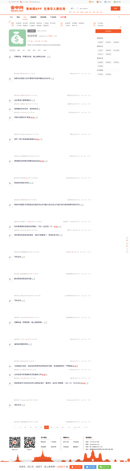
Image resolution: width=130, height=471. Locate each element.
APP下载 (63, 17)
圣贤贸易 (23, 200)
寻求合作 (17, 257)
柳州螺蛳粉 (23, 252)
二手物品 (46, 23)
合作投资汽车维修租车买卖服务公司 (28, 374)
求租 (101, 12)
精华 (34, 50)
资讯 (18, 17)
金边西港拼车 (24, 156)
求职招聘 (43, 17)
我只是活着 (69, 178)
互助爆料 (74, 23)
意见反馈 (100, 25)
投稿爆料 (43, 447)
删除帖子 (76, 447)
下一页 (85, 427)
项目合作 (17, 405)
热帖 (29, 50)
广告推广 (67, 25)
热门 (24, 50)
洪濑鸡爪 (23, 104)
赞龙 (21, 73)
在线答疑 (66, 447)
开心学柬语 (116, 50)
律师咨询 (81, 23)
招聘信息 (39, 23)
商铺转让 (25, 25)
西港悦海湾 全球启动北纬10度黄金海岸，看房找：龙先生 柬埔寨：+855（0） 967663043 (47, 383)
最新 (18, 50)
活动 (78, 12)
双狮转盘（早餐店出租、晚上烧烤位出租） (30, 57)
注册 (100, 2)
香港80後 (23, 178)
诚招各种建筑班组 (21, 344)
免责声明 (53, 447)
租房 (98, 12)
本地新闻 (18, 23)
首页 (11, 17)
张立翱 (71, 112)
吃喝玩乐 (108, 62)
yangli (22, 378)
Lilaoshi (22, 230)
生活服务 (32, 25)
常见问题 (76, 442)
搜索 (115, 8)
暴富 (71, 134)
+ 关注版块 (31, 31)
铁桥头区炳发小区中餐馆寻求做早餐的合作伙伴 (32, 78)
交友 (74, 12)
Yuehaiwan (23, 400)
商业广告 (74, 25)
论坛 (25, 17)
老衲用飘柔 (23, 274)
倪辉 (71, 378)
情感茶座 (100, 62)
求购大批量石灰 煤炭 (22, 117)
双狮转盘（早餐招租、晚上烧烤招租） (28, 322)
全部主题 (12, 50)
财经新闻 (32, 23)
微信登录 (118, 2)
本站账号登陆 (77, 467)
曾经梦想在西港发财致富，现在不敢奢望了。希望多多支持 (36, 235)
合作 (21, 112)
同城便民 (33, 17)
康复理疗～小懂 (25, 221)
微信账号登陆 (105, 467)
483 (30, 427)
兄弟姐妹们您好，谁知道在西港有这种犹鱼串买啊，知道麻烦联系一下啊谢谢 (43, 366)
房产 (90, 12)
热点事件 (25, 23)
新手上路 (66, 442)
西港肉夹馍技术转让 (22, 183)
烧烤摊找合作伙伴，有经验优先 (26, 109)
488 (57, 427)
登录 (92, 2)
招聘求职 (108, 50)
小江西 (22, 369)
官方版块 (100, 23)
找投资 (82, 12)
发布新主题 (108, 31)
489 (62, 427)
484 (36, 427)
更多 (39, 50)
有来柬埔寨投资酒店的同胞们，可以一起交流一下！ (34, 226)
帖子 (72, 8)
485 (41, 427)
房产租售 (52, 23)
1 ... (16, 427)
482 (25, 427)
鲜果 (70, 156)
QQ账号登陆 (91, 467)
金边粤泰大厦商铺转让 (22, 100)
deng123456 (24, 317)
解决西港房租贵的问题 (22, 279)
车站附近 (68, 252)
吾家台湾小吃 (24, 295)
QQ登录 (109, 2)
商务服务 (39, 25)
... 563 (68, 427)
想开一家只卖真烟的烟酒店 (24, 139)
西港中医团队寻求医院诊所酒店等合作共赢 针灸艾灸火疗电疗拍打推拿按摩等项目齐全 (47, 205)
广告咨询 (53, 17)
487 (52, 427)
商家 (94, 12)
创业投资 (67, 23)
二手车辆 (18, 25)
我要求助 (46, 25)
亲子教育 (116, 62)
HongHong (23, 134)
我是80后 (23, 95)
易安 (21, 361)
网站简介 (43, 442)
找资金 (86, 12)
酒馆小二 (70, 230)
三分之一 (23, 339)
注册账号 (61, 466)
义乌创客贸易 (69, 295)
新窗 (45, 50)
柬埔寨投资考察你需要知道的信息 (27, 161)
